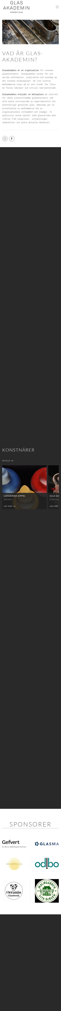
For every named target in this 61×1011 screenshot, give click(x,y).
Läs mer (8, 506)
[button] (57, 7)
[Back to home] (16, 7)
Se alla (6, 461)
